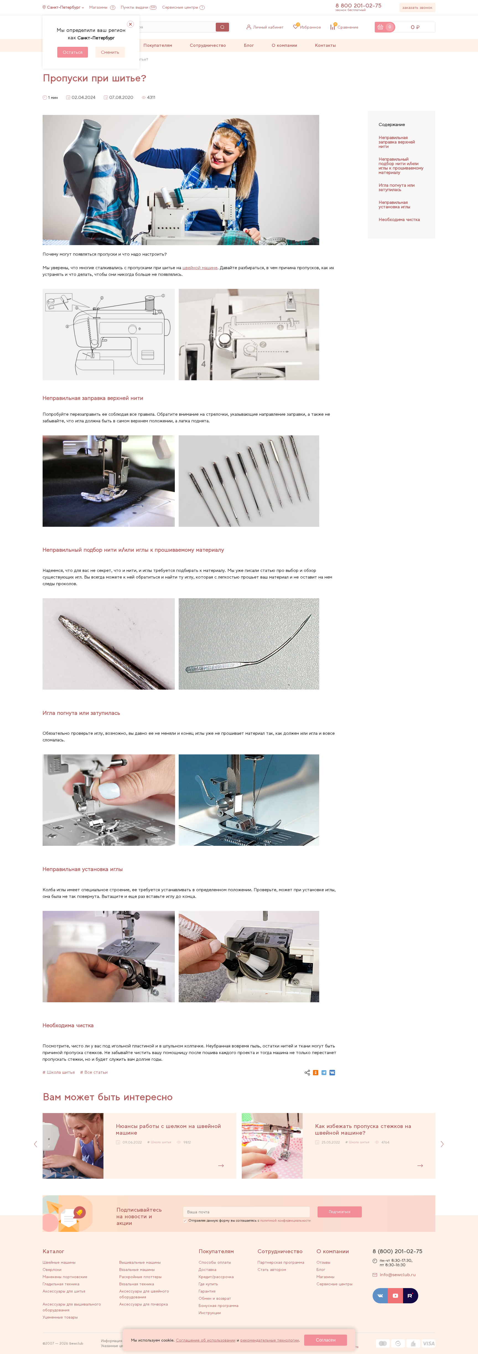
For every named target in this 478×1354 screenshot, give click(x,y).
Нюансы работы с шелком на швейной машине (168, 1129)
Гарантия (207, 1291)
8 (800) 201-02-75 (397, 1251)
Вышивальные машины (140, 1262)
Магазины (101, 7)
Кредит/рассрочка (216, 1277)
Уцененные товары (60, 1317)
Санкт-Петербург (63, 7)
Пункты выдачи (138, 7)
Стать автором (272, 1269)
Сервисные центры (182, 7)
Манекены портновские (65, 1277)
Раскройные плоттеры (140, 1277)
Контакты (325, 45)
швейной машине (200, 267)
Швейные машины (59, 1262)
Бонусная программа (218, 1305)
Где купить (208, 1284)
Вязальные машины (137, 1269)
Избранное (309, 27)
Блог (249, 45)
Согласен (326, 1340)
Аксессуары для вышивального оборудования (72, 1307)
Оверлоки (52, 1269)
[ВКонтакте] (332, 1072)
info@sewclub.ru (398, 1274)
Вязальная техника (136, 1284)
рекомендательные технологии (269, 1340)
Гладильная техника (61, 1284)
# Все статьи (94, 1072)
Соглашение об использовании (205, 1340)
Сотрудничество (208, 45)
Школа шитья (161, 1142)
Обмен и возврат (215, 1298)
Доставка (207, 1269)
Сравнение (346, 27)
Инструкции (210, 1313)
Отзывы (323, 1262)
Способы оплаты (215, 1262)
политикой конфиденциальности (285, 1220)
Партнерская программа (281, 1262)
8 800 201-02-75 (358, 5)
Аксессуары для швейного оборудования (144, 1294)
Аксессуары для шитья (64, 1291)
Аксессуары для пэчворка (143, 1304)
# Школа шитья (59, 1072)
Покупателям (157, 45)
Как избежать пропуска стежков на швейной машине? (363, 1129)
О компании (284, 45)
